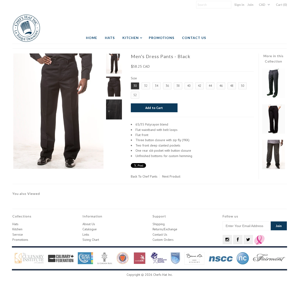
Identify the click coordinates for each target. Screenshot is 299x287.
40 (188, 86)
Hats (110, 38)
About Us (88, 224)
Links (85, 234)
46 (221, 86)
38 (178, 86)
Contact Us (194, 38)
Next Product (171, 176)
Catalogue (89, 229)
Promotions (161, 38)
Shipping (159, 224)
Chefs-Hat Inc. (163, 275)
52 (135, 95)
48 (231, 86)
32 (145, 86)
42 (199, 86)
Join (250, 5)
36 (167, 86)
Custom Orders (163, 240)
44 (210, 86)
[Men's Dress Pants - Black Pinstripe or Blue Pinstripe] (273, 97)
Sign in (239, 5)
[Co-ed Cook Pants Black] (273, 132)
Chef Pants (149, 176)
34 (156, 86)
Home (91, 38)
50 (242, 86)
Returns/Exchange (165, 229)
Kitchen (130, 38)
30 (135, 86)
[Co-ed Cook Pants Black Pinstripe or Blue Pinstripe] (273, 168)
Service (17, 234)
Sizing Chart (90, 240)
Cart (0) (281, 5)
